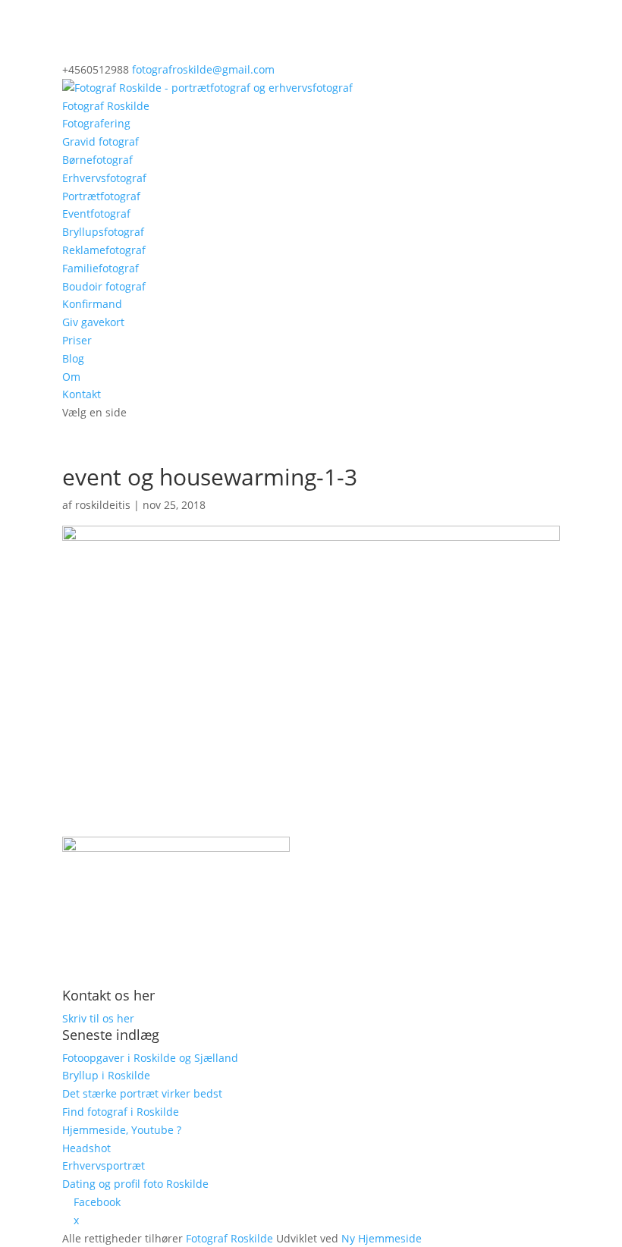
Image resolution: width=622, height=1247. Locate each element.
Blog (73, 358)
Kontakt (81, 394)
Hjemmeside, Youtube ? (121, 1130)
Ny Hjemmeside (381, 1238)
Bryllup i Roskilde (106, 1075)
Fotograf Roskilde (105, 106)
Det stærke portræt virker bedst (142, 1093)
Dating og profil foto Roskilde (135, 1183)
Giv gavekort (93, 322)
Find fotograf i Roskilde (120, 1111)
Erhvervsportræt (103, 1165)
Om (71, 376)
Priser (77, 340)
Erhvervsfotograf (104, 178)
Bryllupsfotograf (103, 232)
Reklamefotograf (104, 250)
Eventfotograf (96, 213)
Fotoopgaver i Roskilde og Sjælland (150, 1058)
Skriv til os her (98, 1018)
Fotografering (96, 123)
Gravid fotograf (100, 141)
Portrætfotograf (101, 196)
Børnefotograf (97, 159)
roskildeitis (102, 505)
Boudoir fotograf (104, 286)
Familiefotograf (100, 268)
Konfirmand (92, 304)
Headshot (86, 1148)
